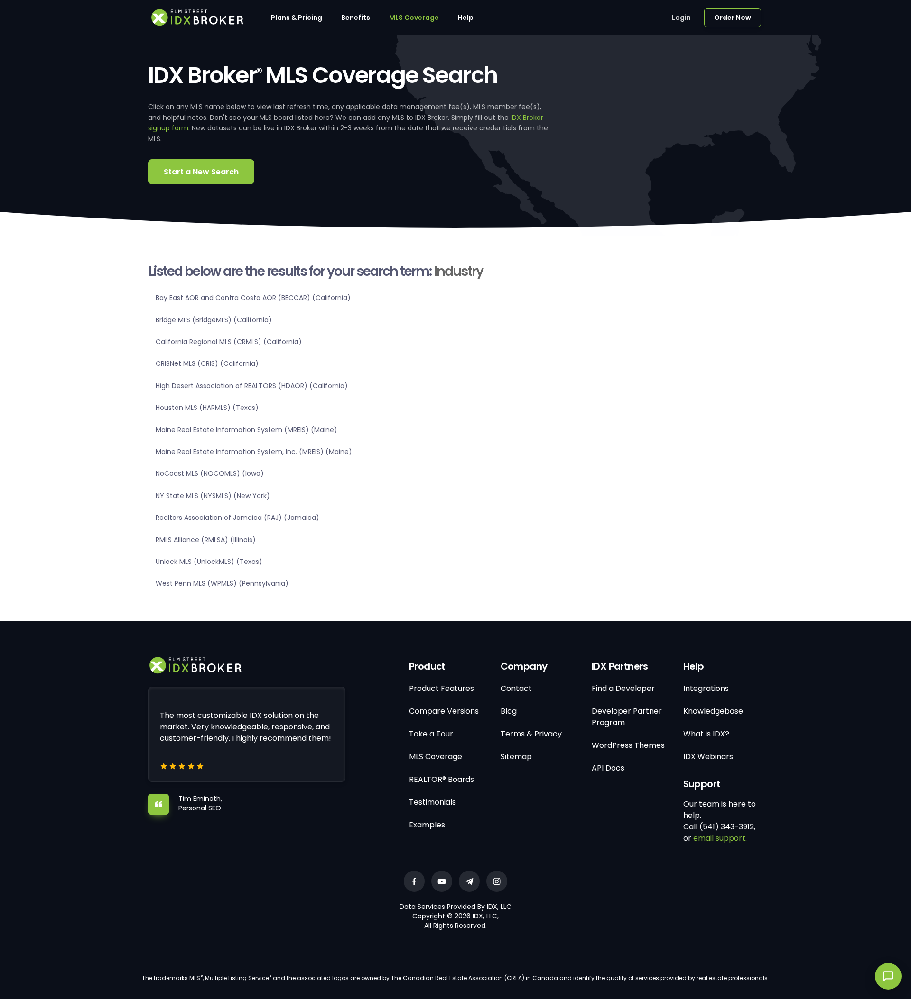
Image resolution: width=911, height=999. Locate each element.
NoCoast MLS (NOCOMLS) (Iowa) (210, 473)
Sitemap (516, 756)
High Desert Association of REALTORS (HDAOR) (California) (252, 386)
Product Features (441, 688)
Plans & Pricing (296, 17)
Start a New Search (201, 171)
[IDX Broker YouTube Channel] (441, 881)
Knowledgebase (713, 711)
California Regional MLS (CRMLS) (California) (229, 341)
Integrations (706, 688)
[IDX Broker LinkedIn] (469, 881)
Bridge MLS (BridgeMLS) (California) (214, 320)
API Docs (608, 768)
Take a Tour (431, 733)
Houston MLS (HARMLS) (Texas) (207, 407)
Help (466, 17)
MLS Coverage (414, 17)
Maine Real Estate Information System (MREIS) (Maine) (246, 430)
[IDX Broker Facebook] (414, 881)
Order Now (732, 17)
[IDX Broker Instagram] (496, 881)
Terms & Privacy (531, 733)
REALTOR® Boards (441, 779)
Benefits (355, 17)
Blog (509, 711)
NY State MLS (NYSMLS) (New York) (213, 495)
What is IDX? (706, 733)
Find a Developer (623, 688)
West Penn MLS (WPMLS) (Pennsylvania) (222, 583)
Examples (427, 824)
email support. (720, 838)
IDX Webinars (708, 756)
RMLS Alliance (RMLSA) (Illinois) (206, 540)
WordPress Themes (628, 745)
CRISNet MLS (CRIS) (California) (207, 363)
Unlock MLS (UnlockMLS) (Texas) (209, 561)
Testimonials (432, 802)
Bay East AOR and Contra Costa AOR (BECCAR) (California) (253, 297)
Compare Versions (444, 711)
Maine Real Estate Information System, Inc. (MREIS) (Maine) (254, 451)
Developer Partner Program (627, 717)
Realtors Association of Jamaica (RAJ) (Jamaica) (237, 517)
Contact (516, 688)
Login (681, 17)
